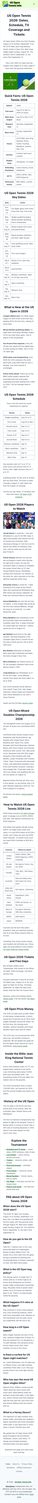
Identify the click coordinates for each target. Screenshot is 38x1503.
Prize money (11, 1171)
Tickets (9, 1160)
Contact (19, 1471)
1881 (12, 1122)
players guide (27, 703)
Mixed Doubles (12, 1176)
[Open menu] (34, 3)
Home (8, 1464)
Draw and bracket (13, 1165)
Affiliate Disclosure (24, 1468)
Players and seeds (13, 1187)
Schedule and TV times (15, 1149)
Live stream (11, 1155)
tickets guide (8, 999)
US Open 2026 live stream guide (16, 949)
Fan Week (10, 1181)
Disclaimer (11, 1468)
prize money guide (20, 1046)
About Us (16, 1464)
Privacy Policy (27, 1464)
